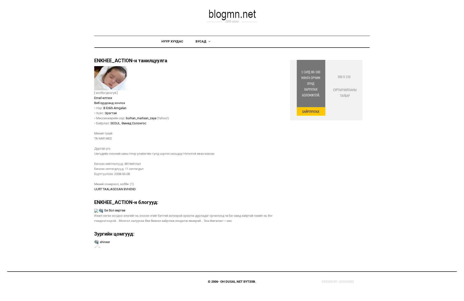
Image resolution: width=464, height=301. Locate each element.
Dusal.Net (234, 281)
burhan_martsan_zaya (141, 118)
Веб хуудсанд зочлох (109, 103)
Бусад (201, 41)
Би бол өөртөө (114, 210)
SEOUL (115, 123)
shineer (105, 242)
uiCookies (346, 281)
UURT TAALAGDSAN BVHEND (115, 189)
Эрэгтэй (111, 113)
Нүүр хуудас (172, 41)
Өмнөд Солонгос (134, 123)
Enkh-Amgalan (116, 108)
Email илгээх (103, 98)
